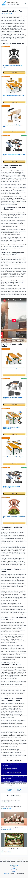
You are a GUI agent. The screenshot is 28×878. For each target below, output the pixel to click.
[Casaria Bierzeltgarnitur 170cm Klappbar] (14, 447)
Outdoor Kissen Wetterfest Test (10, 800)
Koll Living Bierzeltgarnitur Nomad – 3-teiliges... (12, 66)
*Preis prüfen (14, 72)
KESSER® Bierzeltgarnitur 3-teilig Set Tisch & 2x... (14, 155)
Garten (10, 13)
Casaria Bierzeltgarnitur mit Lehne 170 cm (13, 95)
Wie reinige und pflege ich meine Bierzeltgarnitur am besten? (13, 764)
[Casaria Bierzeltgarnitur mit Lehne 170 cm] (14, 86)
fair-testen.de (12, 3)
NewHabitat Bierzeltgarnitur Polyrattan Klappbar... (12, 398)
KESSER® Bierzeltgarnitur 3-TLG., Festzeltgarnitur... (11, 428)
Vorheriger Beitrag (9, 790)
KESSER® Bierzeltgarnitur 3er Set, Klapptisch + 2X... (11, 487)
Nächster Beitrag (19, 790)
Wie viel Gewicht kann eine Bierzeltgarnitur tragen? (12, 773)
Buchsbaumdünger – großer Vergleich (12, 827)
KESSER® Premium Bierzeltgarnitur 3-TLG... (14, 368)
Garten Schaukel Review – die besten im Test (12, 849)
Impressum (6, 873)
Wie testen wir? (14, 869)
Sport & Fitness (14, 866)
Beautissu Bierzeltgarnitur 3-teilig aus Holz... (12, 125)
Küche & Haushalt (14, 865)
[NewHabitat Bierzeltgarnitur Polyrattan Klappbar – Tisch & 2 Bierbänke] (14, 388)
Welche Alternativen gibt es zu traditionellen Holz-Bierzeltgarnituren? (14, 777)
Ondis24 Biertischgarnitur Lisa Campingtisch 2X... (14, 516)
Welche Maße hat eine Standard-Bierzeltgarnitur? (13, 781)
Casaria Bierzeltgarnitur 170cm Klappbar (13, 457)
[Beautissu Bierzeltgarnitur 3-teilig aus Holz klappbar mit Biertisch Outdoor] (14, 115)
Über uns (14, 871)
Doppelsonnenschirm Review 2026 (11, 806)
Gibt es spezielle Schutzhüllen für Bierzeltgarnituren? (10, 769)
